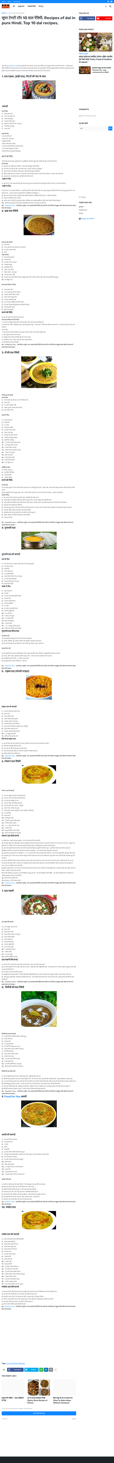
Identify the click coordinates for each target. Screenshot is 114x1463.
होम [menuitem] (14, 6)
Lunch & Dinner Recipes (15, 13)
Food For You (13, 66)
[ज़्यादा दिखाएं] (56, 1370)
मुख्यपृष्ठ (4, 13)
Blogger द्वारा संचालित (87, 219)
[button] (105, 6)
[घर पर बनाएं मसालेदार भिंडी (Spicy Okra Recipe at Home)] (38, 1387)
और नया (5, 1419)
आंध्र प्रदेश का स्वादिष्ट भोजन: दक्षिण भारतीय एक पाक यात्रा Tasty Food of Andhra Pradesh (95, 59)
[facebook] (108, 1)
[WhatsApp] (41, 1370)
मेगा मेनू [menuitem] (41, 6)
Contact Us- (83, 210)
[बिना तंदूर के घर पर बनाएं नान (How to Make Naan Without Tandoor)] (64, 1387)
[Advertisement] (39, 46)
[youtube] (111, 1)
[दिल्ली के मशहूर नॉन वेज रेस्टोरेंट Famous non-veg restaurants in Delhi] (85, 70)
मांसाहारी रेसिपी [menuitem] (32, 6)
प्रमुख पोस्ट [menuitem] (21, 6)
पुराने (73, 1419)
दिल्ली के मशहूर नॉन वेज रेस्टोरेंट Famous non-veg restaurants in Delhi (101, 70)
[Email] (51, 1370)
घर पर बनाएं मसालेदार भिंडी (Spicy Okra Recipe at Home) (37, 1400)
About (9, 1)
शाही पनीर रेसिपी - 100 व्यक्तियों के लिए (12, 1399)
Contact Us (16, 1)
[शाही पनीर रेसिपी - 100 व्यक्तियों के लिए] (13, 1387)
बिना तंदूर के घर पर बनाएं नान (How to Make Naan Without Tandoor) (63, 1400)
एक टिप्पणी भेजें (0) (39, 1413)
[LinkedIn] (46, 1370)
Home (3, 1)
